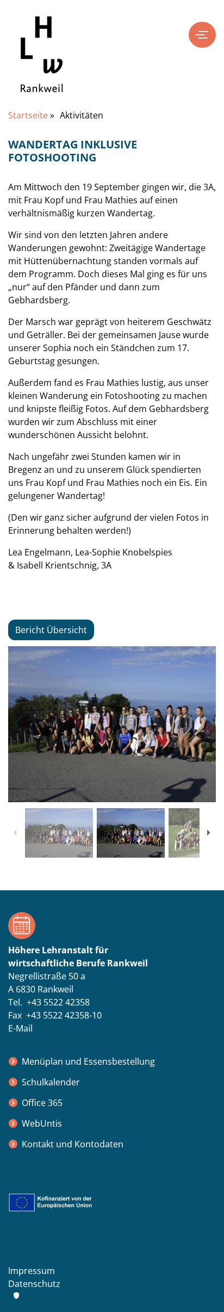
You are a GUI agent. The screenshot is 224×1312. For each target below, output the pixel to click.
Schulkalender (51, 1082)
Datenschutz (34, 1284)
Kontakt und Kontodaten (72, 1144)
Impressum (31, 1271)
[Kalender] (112, 925)
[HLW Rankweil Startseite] (42, 62)
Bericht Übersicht (51, 630)
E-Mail (20, 1028)
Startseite (28, 115)
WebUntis (42, 1123)
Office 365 (42, 1103)
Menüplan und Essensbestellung (88, 1061)
